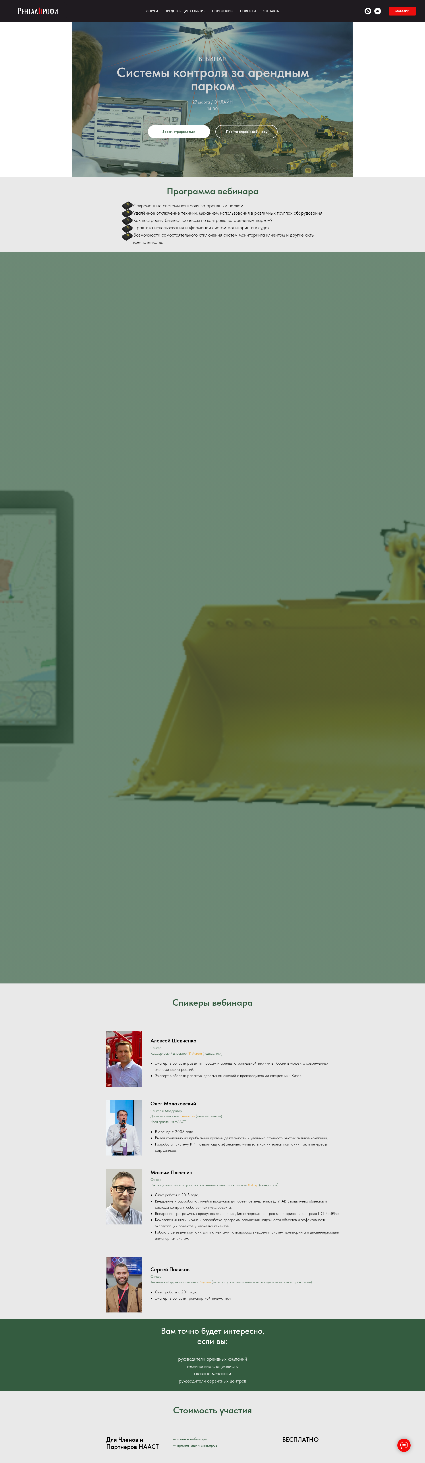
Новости (248, 11)
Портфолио (222, 11)
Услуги (152, 11)
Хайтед (253, 1185)
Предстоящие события (185, 11)
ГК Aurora (194, 1053)
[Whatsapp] (368, 11)
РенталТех (187, 1116)
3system (205, 1282)
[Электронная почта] (377, 11)
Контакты (271, 11)
